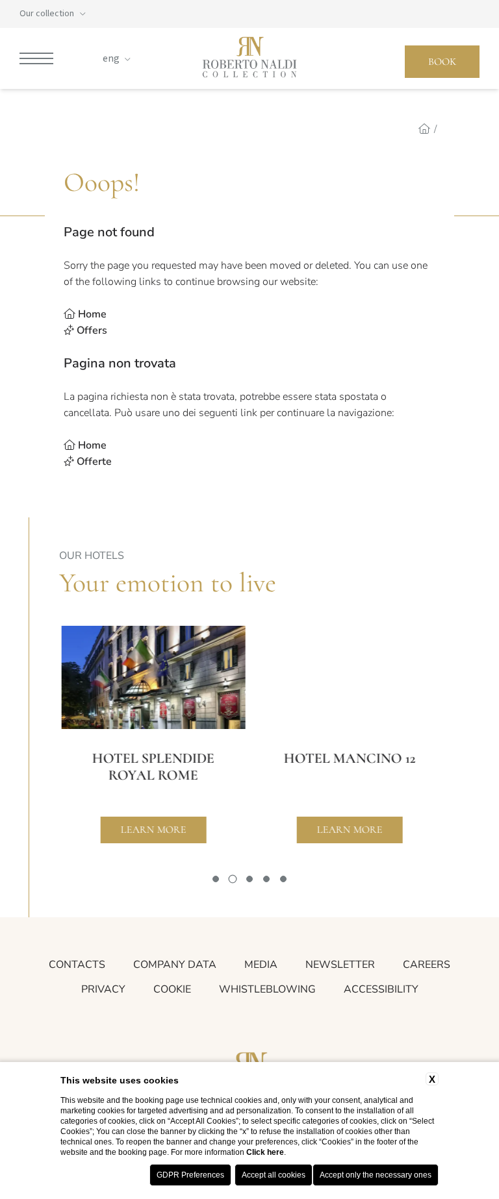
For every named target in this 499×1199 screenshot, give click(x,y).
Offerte (94, 461)
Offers (92, 330)
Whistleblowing (267, 989)
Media (260, 965)
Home (92, 314)
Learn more (151, 829)
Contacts (77, 965)
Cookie (172, 989)
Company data (174, 965)
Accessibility (381, 989)
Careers (426, 965)
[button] (215, 879)
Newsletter (340, 965)
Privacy (103, 989)
